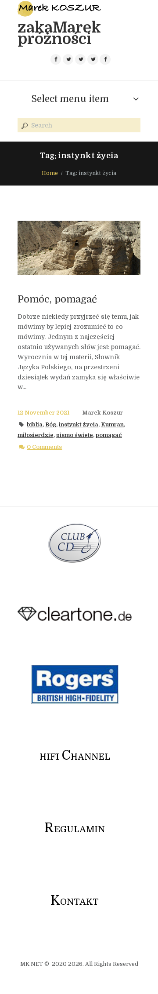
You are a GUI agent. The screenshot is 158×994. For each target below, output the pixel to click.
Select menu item (70, 99)
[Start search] (24, 126)
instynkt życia (78, 425)
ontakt (74, 902)
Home (50, 173)
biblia (35, 425)
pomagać (109, 435)
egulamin (74, 829)
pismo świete (74, 435)
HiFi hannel (75, 757)
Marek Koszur (102, 413)
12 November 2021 (43, 413)
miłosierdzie (36, 435)
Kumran (112, 425)
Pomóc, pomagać (57, 299)
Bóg (50, 425)
